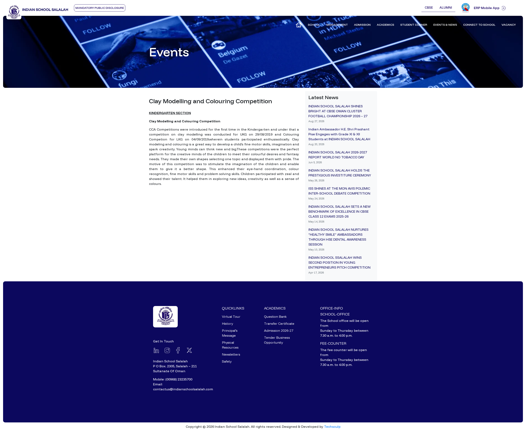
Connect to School (479, 25)
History (227, 323)
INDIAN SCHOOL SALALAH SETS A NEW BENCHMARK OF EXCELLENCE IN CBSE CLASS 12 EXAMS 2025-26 (339, 211)
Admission (362, 25)
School (314, 25)
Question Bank (275, 316)
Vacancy (509, 25)
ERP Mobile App (486, 8)
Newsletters (231, 354)
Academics (385, 25)
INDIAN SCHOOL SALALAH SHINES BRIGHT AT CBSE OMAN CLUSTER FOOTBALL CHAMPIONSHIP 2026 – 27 (337, 111)
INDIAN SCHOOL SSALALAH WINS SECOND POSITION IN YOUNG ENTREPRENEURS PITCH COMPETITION (339, 262)
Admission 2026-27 (278, 330)
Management (337, 25)
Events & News (445, 25)
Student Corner (413, 25)
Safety (227, 361)
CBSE (429, 7)
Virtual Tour (231, 316)
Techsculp (332, 426)
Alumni (445, 7)
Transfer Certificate (279, 323)
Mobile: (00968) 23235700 (172, 379)
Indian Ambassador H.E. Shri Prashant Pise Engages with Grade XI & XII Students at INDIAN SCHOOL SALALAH (339, 134)
